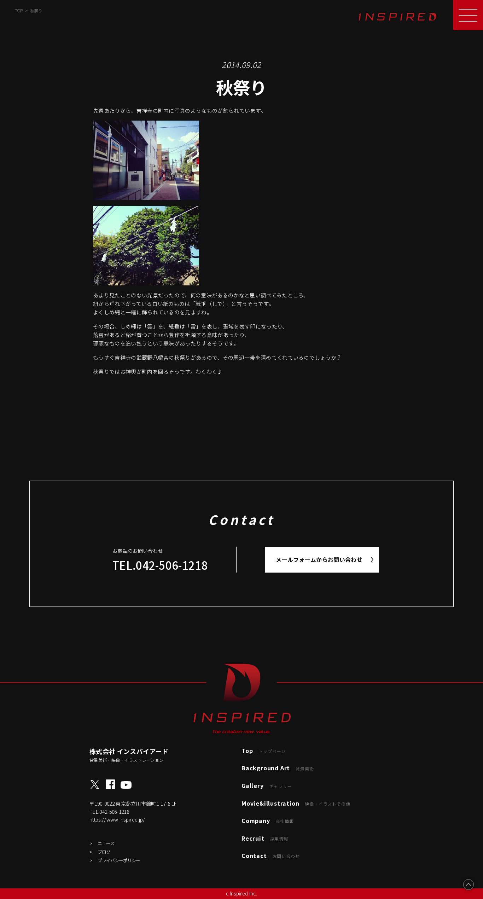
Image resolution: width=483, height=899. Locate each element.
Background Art (278, 768)
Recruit (265, 838)
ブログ (104, 851)
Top (264, 750)
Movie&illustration (296, 803)
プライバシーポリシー (119, 860)
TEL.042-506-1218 (160, 565)
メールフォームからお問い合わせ (319, 559)
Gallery (267, 785)
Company (268, 820)
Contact (270, 855)
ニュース (106, 843)
